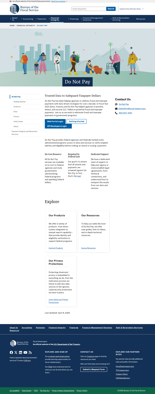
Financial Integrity (26, 26)
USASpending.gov (123, 378)
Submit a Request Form (94, 369)
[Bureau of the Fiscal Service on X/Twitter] (16, 353)
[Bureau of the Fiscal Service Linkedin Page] (20, 353)
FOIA (36, 391)
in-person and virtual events (59, 356)
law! (79, 176)
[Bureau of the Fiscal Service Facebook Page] (11, 353)
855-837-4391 (125, 113)
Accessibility (14, 391)
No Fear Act (45, 391)
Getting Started (76, 121)
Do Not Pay (124, 104)
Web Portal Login (55, 121)
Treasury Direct (122, 374)
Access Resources (88, 248)
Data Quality (26, 391)
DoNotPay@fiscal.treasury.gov (132, 108)
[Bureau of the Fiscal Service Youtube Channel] (25, 353)
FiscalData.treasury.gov (125, 366)
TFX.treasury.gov (122, 370)
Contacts (90, 356)
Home (12, 26)
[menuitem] (14, 19)
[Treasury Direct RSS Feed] (30, 353)
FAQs (50, 367)
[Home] (25, 9)
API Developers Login (57, 126)
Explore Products (56, 248)
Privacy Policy (82, 391)
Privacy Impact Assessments (63, 391)
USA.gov (27, 361)
